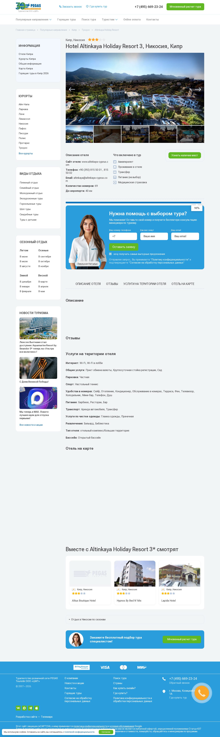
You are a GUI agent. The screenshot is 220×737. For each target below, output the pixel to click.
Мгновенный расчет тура (181, 639)
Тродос (23, 147)
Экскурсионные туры (31, 198)
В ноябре (43, 266)
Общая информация (30, 63)
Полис (22, 138)
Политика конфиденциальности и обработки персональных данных (132, 700)
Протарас (24, 143)
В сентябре (44, 256)
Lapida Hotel (168, 600)
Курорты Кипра (27, 58)
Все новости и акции (31, 424)
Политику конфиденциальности (170, 259)
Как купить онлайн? (124, 688)
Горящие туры (66, 19)
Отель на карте (183, 284)
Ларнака (23, 109)
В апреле (43, 286)
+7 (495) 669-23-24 (149, 6)
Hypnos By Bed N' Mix (129, 600)
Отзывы (112, 284)
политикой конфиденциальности (79, 732)
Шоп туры (25, 209)
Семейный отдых (29, 187)
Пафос (22, 128)
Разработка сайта (26, 716)
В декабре (25, 281)
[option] (135, 574)
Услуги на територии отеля (145, 284)
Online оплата (132, 19)
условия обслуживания (122, 726)
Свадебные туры (29, 214)
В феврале (25, 291)
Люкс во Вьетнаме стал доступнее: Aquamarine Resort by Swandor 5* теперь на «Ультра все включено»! (37, 347)
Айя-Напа (24, 104)
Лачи (21, 114)
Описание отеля (88, 284)
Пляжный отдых (29, 182)
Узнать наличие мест (185, 155)
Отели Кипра (26, 54)
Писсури (23, 133)
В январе (25, 286)
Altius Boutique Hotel (84, 600)
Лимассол (24, 118)
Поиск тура (89, 19)
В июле (24, 261)
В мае (41, 291)
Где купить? (120, 693)
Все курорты (26, 153)
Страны (117, 683)
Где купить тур (98, 6)
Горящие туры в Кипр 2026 (33, 73)
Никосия (23, 123)
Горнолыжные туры (30, 203)
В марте (43, 281)
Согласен (106, 732)
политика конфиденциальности (91, 726)
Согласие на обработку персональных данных (156, 262)
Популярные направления (32, 19)
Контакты (152, 19)
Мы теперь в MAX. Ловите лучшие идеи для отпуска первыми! (34, 415)
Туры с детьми (28, 219)
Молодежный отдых (31, 193)
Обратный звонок (179, 682)
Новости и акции (74, 683)
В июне (24, 256)
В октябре (44, 261)
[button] (72, 89)
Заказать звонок (72, 6)
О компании (71, 678)
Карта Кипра (26, 68)
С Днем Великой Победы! (33, 381)
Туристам (108, 19)
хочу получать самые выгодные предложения (139, 254)
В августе (25, 266)
